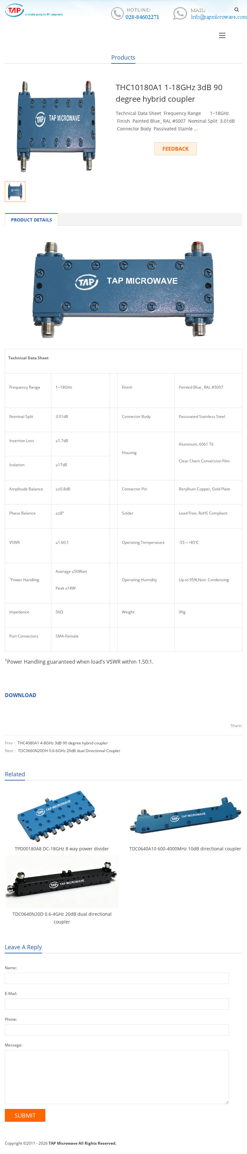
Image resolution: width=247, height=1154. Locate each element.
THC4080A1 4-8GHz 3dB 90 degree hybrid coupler (63, 743)
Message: (13, 1045)
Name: (11, 967)
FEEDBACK (175, 148)
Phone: (11, 1019)
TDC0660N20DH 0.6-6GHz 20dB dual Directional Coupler (69, 750)
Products (123, 57)
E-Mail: (11, 993)
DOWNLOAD (20, 695)
